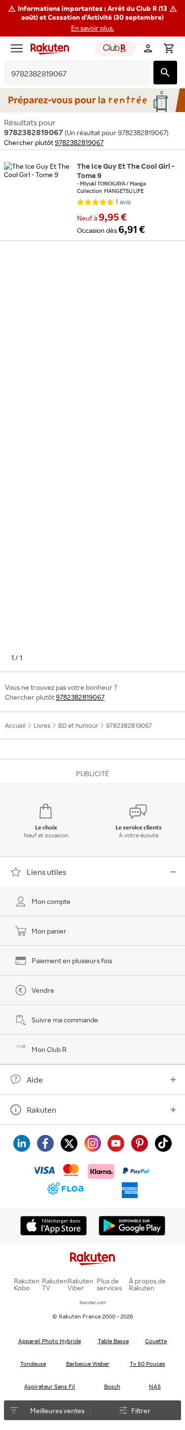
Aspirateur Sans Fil (49, 1386)
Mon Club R (49, 1049)
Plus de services (109, 1284)
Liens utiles (46, 872)
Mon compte (51, 901)
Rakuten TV (55, 1284)
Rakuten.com (92, 1302)
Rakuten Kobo (26, 1284)
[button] (92, 18)
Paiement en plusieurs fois (72, 960)
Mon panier (49, 931)
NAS (155, 1386)
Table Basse (113, 1341)
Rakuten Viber (80, 1284)
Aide (35, 1080)
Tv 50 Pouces (147, 1363)
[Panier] (168, 48)
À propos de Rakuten (147, 1284)
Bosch (112, 1386)
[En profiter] (92, 100)
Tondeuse (33, 1363)
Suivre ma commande (65, 1020)
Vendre (43, 990)
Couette (156, 1341)
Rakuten (41, 1110)
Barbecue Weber (88, 1363)
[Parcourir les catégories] (17, 48)
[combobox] (69, 74)
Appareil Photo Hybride (49, 1341)
